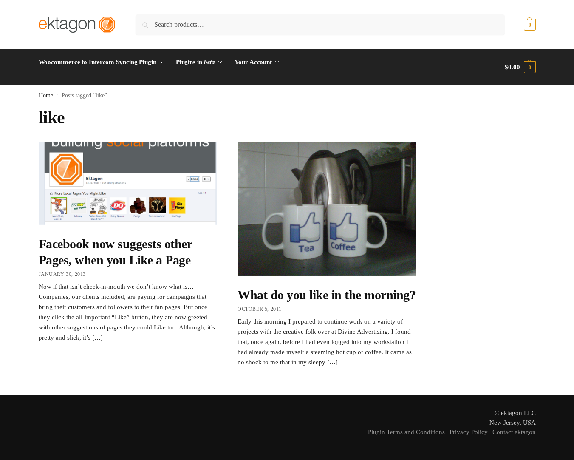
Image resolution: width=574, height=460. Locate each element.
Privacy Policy (469, 432)
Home (46, 95)
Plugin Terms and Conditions (406, 432)
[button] (520, 25)
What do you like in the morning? (327, 295)
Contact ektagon (514, 432)
